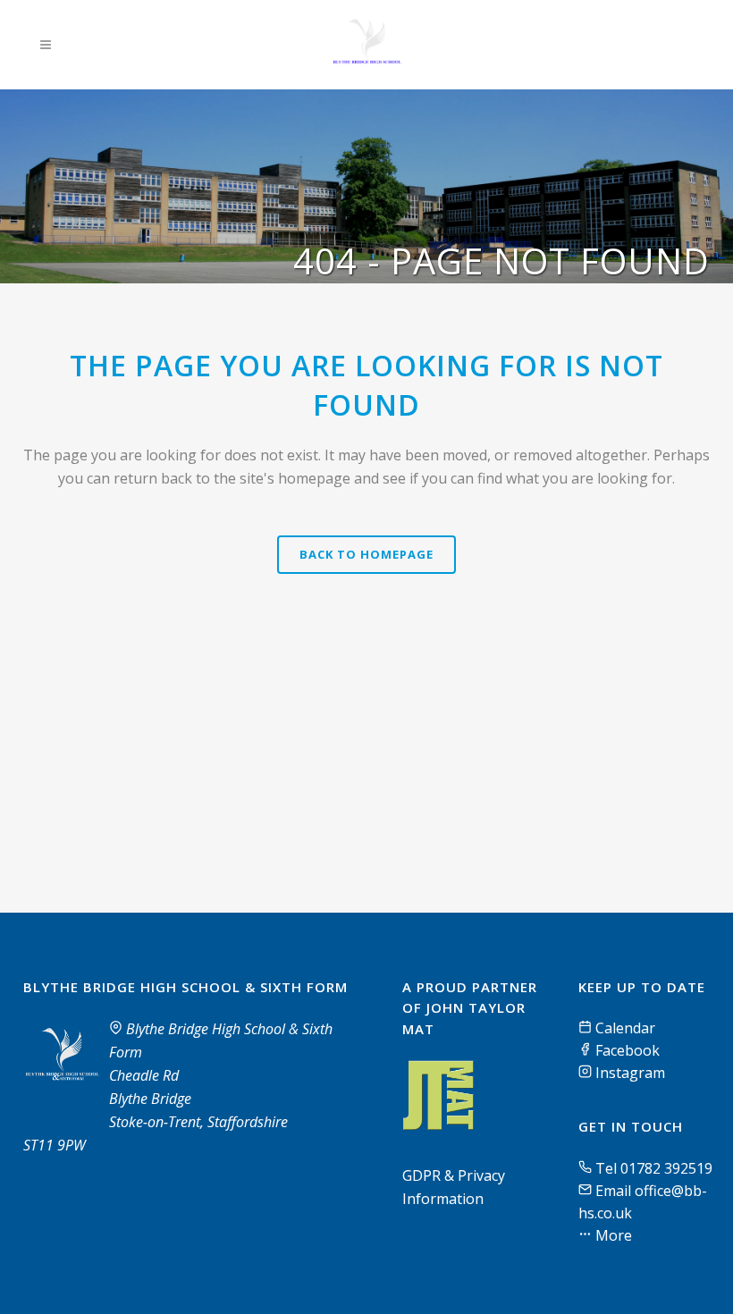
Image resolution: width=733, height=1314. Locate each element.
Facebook (626, 1050)
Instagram (628, 1072)
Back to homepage (366, 554)
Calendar (623, 1028)
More (612, 1235)
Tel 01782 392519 (653, 1168)
